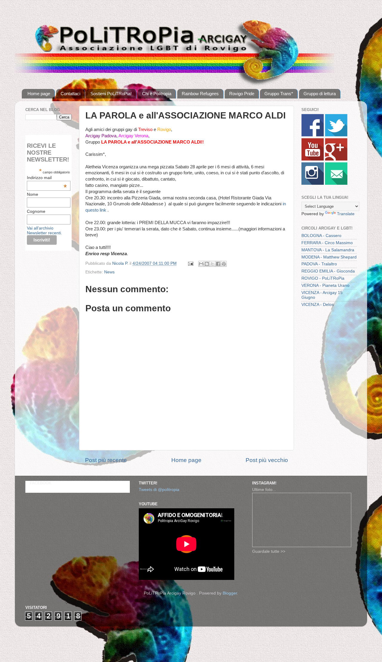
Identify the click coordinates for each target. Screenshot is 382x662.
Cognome (36, 211)
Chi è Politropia (156, 93)
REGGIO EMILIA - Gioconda (328, 271)
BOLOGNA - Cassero (321, 235)
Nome (32, 194)
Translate (346, 214)
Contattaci (70, 93)
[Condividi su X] (212, 264)
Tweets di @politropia (159, 489)
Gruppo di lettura (320, 93)
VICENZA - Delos (317, 304)
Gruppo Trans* (278, 93)
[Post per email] (190, 263)
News (109, 272)
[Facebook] (312, 135)
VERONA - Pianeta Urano (325, 285)
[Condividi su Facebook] (218, 264)
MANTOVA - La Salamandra (327, 250)
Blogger (230, 593)
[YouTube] (312, 159)
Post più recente (106, 460)
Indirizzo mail (47, 177)
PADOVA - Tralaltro (319, 264)
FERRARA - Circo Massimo (327, 243)
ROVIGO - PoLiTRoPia (322, 278)
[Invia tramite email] (201, 264)
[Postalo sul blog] (207, 264)
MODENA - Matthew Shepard (329, 257)
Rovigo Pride (241, 93)
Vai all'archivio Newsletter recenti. (44, 230)
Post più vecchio (267, 460)
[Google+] (336, 159)
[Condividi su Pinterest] (224, 264)
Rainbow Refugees (200, 93)
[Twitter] (336, 135)
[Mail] (336, 183)
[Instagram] (312, 183)
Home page (38, 93)
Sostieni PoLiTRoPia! (111, 93)
